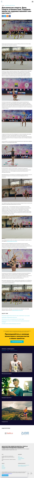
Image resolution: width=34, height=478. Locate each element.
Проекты (3, 466)
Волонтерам (3, 467)
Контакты (19, 459)
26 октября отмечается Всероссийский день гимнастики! (11, 323)
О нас (8, 350)
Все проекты (4, 350)
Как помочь (3, 468)
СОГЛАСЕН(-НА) (5, 475)
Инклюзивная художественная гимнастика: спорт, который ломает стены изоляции (16, 315)
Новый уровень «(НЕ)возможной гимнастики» (9, 317)
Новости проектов (12, 5)
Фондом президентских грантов (17, 310)
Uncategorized (7, 5)
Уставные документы (13, 350)
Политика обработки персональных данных (23, 465)
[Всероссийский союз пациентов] (25, 434)
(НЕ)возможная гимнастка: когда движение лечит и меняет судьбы (13, 319)
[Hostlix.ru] (9, 434)
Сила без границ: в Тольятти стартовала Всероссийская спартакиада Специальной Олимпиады (15, 321)
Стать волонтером (17, 341)
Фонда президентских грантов (12, 241)
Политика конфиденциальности (8, 473)
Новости (3, 465)
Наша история (20, 457)
